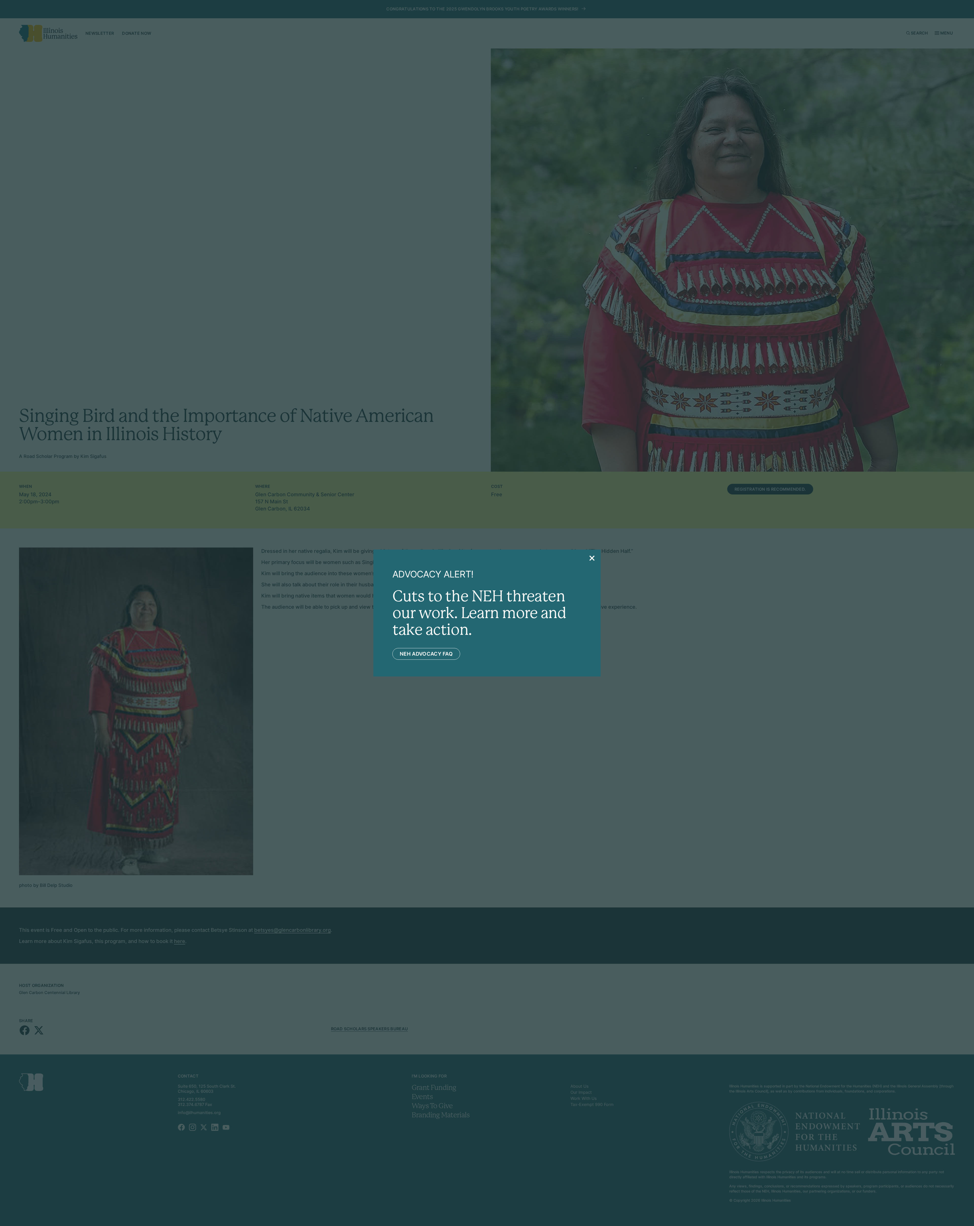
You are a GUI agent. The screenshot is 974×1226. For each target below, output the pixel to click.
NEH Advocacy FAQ (426, 654)
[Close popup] (592, 558)
